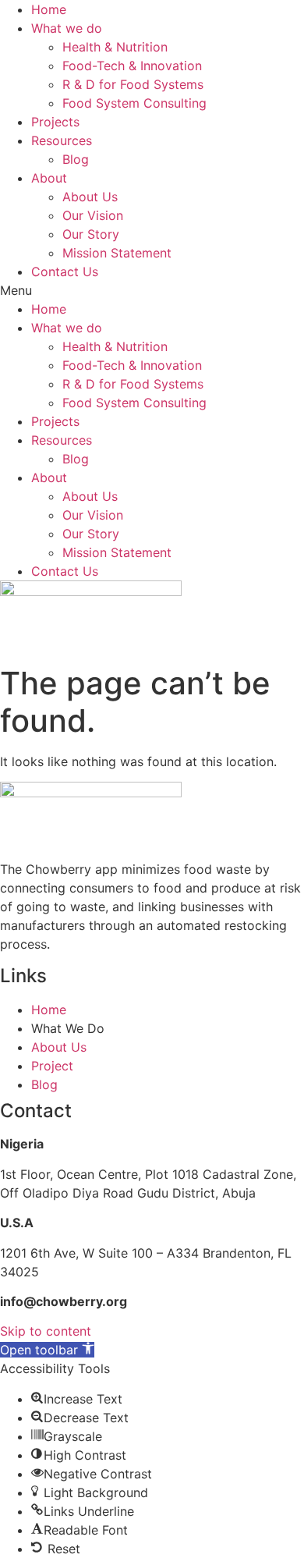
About (49, 178)
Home (48, 9)
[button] (152, 290)
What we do (66, 28)
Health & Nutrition (115, 47)
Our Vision (92, 215)
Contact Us (64, 271)
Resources (61, 140)
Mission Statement (116, 253)
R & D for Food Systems (132, 84)
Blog (75, 159)
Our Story (90, 234)
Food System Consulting (134, 103)
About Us (90, 196)
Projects (55, 122)
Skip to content (45, 1331)
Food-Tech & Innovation (132, 65)
